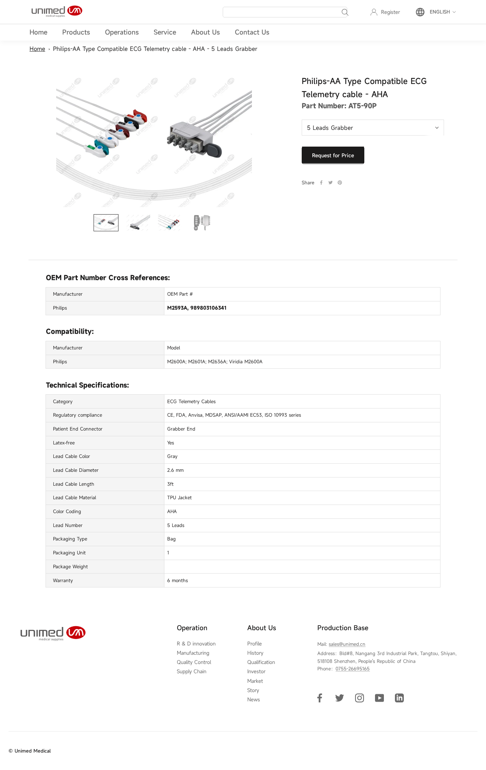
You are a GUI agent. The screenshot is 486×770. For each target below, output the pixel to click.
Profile (254, 643)
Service (165, 32)
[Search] (345, 12)
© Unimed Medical (30, 751)
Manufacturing (193, 653)
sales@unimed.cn (347, 644)
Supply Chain (191, 671)
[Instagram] (359, 697)
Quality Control (194, 662)
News (253, 699)
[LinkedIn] (399, 697)
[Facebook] (321, 182)
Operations (122, 32)
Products (76, 32)
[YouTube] (379, 697)
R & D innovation (196, 643)
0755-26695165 (353, 668)
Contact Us (252, 32)
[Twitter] (330, 182)
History (255, 653)
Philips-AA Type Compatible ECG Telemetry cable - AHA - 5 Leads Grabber (155, 49)
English (440, 12)
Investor (256, 671)
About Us (205, 32)
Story (253, 690)
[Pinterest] (340, 182)
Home (38, 32)
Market (255, 681)
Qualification (261, 662)
